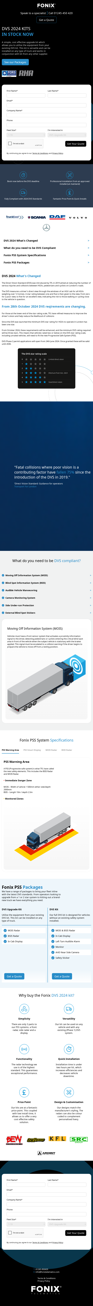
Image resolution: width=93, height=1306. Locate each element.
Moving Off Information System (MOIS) (48, 575)
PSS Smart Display (32, 750)
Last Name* (53, 90)
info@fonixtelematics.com (47, 1272)
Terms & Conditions (40, 153)
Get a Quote (46, 20)
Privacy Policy (57, 153)
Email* (10, 100)
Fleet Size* (11, 130)
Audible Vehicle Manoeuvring (48, 590)
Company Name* (14, 110)
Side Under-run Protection (48, 605)
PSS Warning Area (10, 750)
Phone (10, 120)
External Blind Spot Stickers (48, 613)
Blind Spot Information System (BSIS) (48, 583)
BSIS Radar (67, 750)
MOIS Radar (51, 750)
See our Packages (15, 62)
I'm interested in (55, 130)
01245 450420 (41, 1269)
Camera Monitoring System (48, 598)
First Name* (12, 90)
